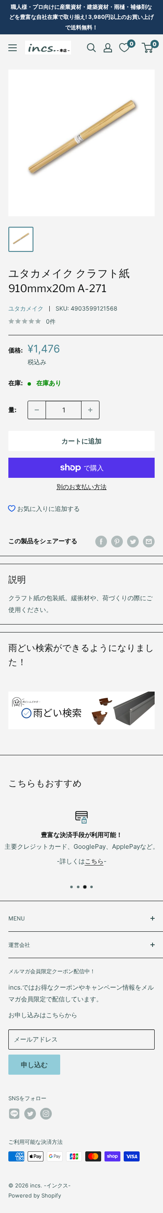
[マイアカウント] (108, 47)
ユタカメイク (25, 308)
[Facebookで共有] (101, 541)
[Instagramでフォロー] (46, 1114)
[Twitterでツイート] (133, 541)
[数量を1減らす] (37, 410)
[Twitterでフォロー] (30, 1114)
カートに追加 (81, 441)
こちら (94, 861)
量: (12, 410)
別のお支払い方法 (81, 487)
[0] (148, 48)
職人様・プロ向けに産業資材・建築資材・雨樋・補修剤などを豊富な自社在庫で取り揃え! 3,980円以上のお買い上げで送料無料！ (81, 17)
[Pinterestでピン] (117, 541)
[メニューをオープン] (12, 47)
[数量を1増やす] (90, 410)
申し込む (34, 1064)
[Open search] (91, 47)
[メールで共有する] (149, 541)
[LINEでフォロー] (14, 1115)
